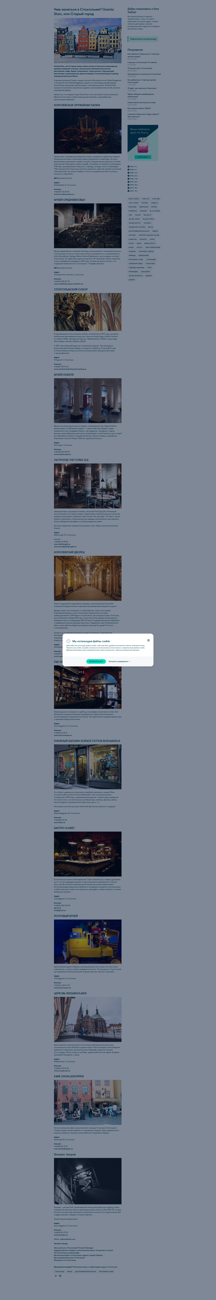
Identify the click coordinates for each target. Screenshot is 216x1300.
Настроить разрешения (118, 661)
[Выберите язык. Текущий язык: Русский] (148, 640)
